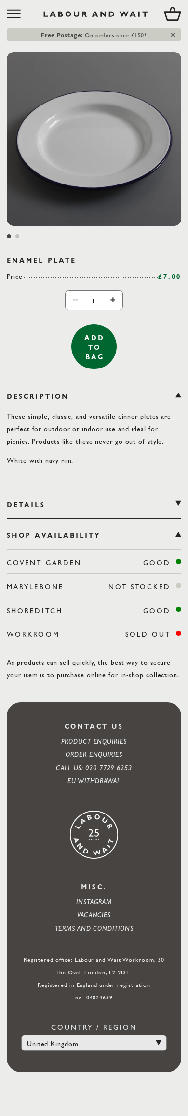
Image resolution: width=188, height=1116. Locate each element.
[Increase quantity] (113, 299)
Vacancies (94, 914)
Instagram (93, 901)
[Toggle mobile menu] (17, 14)
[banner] (94, 14)
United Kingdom (53, 1043)
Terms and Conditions (94, 928)
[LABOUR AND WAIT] (95, 14)
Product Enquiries (93, 741)
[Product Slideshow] (94, 139)
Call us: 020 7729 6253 (94, 767)
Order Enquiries (94, 754)
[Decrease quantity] (75, 299)
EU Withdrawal (94, 780)
